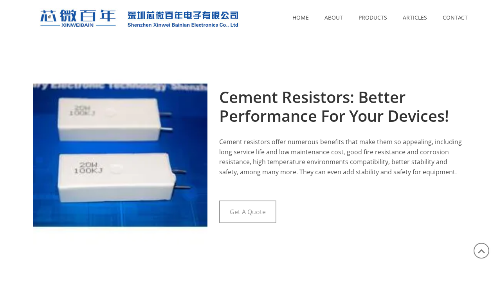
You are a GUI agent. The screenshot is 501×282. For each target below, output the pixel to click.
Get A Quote (248, 212)
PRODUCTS (373, 17)
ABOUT (333, 17)
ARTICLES (415, 17)
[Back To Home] (160, 17)
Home (300, 17)
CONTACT (455, 17)
